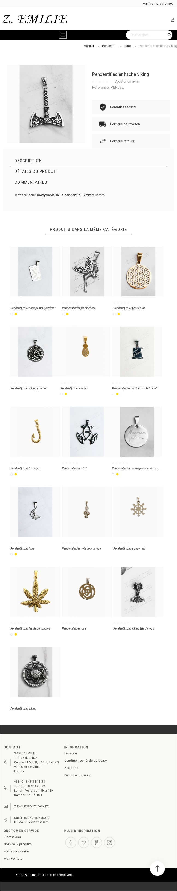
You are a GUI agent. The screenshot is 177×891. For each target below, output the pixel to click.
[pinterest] (96, 842)
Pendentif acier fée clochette (79, 308)
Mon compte (13, 858)
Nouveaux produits (18, 844)
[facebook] (70, 842)
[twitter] (83, 842)
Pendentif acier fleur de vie (129, 308)
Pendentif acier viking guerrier (28, 388)
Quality (94, 216)
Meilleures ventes (17, 851)
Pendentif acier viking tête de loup (133, 628)
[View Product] (42, 271)
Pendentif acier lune (22, 548)
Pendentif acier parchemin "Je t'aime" (134, 388)
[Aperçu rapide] (28, 271)
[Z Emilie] (34, 19)
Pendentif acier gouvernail (129, 548)
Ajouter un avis (127, 81)
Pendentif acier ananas (74, 388)
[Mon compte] (173, 20)
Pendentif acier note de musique (81, 548)
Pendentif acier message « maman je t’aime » (139, 468)
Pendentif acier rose (74, 628)
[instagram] (109, 842)
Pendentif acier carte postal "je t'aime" (33, 308)
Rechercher (166, 35)
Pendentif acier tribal (74, 468)
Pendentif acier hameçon (25, 468)
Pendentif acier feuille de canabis (30, 628)
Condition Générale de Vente (85, 760)
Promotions (12, 837)
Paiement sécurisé (77, 775)
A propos (71, 767)
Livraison (71, 753)
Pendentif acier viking (23, 709)
